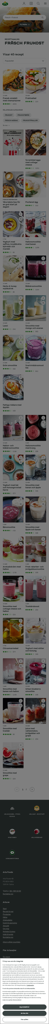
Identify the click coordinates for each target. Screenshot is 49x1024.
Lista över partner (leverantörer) (11, 1000)
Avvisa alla (24, 1013)
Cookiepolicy (30, 985)
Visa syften (24, 1019)
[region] (24, 991)
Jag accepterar (24, 1007)
